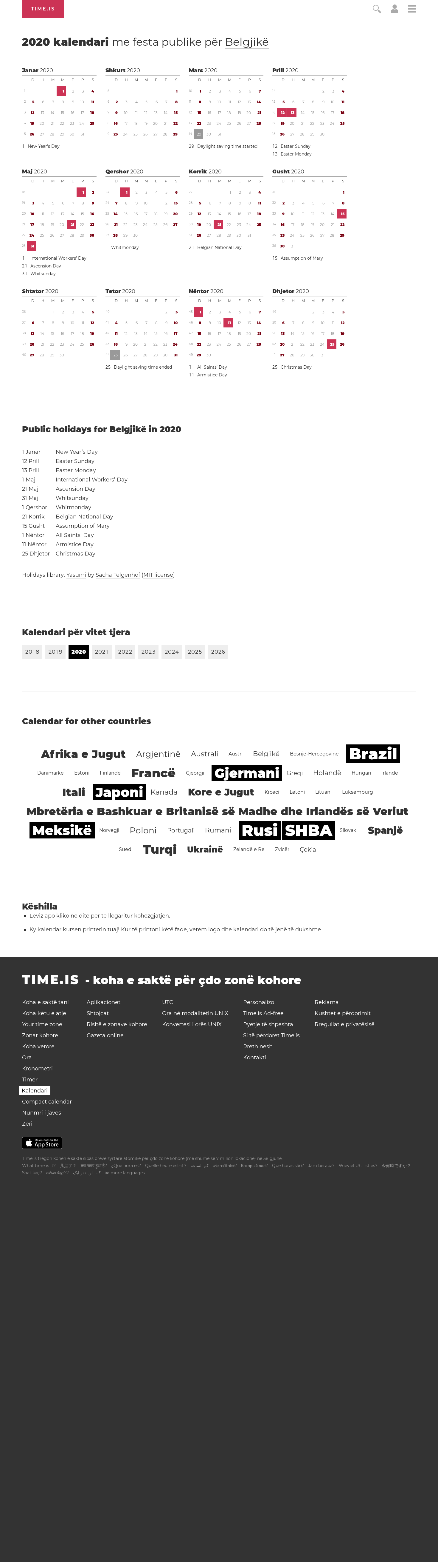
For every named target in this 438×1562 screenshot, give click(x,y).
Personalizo (258, 1002)
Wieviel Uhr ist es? (358, 1165)
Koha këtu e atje (44, 1013)
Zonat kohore (40, 1035)
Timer (30, 1079)
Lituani (323, 792)
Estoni (81, 773)
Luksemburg (357, 792)
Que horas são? (288, 1165)
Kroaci (272, 792)
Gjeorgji (195, 773)
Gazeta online (105, 1035)
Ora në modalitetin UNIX (195, 1013)
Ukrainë (205, 849)
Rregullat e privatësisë (345, 1024)
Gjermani (247, 773)
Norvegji (109, 830)
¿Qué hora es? (126, 1165)
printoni (149, 929)
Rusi (260, 830)
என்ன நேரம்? (57, 1172)
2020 (46, 70)
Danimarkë (50, 773)
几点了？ (68, 1165)
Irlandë (389, 773)
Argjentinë (158, 754)
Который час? (254, 1165)
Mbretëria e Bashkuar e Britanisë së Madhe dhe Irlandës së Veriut (218, 811)
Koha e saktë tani (45, 1002)
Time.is (43, 9)
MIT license (158, 575)
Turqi (160, 849)
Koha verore (38, 1046)
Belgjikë (247, 41)
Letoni (297, 792)
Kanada (164, 792)
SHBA (308, 830)
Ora (27, 1057)
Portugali (181, 830)
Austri (236, 754)
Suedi (126, 849)
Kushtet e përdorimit (343, 1013)
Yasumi (76, 575)
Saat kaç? (32, 1172)
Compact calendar (47, 1101)
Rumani (218, 830)
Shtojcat (98, 1013)
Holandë (327, 773)
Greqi (295, 773)
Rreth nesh (258, 1046)
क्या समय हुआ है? (94, 1165)
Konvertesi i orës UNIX (192, 1024)
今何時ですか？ (396, 1165)
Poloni (143, 830)
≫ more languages (125, 1172)
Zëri (27, 1124)
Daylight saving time (219, 146)
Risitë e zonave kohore (117, 1024)
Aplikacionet (103, 1002)
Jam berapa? (321, 1165)
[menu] (412, 9)
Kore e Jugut (221, 792)
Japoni (119, 792)
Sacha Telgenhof (118, 575)
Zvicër (282, 849)
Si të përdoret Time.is (271, 1035)
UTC (167, 1002)
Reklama (327, 1002)
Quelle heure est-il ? (166, 1165)
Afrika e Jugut (83, 754)
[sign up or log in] (394, 11)
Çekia (308, 849)
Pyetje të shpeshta (268, 1024)
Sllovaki (349, 830)
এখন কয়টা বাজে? (225, 1165)
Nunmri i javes (41, 1112)
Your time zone (42, 1024)
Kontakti (254, 1057)
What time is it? (39, 1165)
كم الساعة (200, 1165)
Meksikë (62, 830)
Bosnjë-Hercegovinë (314, 754)
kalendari (145, 41)
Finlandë (110, 773)
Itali (73, 792)
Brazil (373, 753)
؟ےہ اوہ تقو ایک (87, 1172)
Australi (204, 754)
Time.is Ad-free (263, 1013)
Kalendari (35, 1090)
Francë (153, 773)
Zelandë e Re (249, 849)
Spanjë (385, 830)
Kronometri (37, 1068)
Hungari (361, 773)
